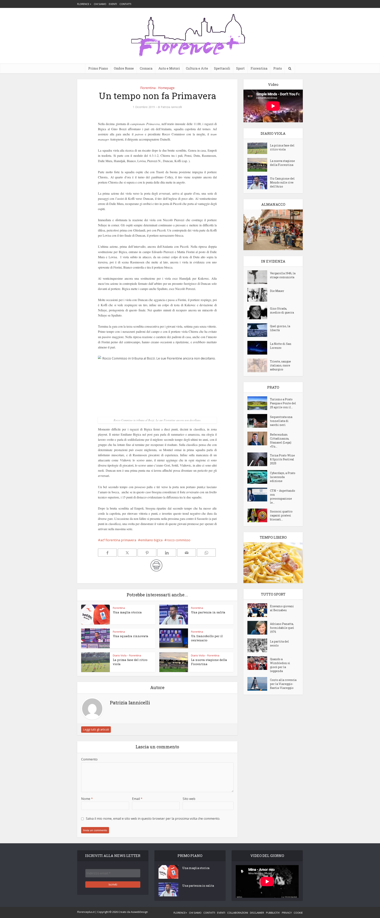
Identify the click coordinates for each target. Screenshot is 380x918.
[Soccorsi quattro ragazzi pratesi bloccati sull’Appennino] (258, 515)
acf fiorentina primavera (118, 540)
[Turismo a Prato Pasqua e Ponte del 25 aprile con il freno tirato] (258, 403)
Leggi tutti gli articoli (96, 729)
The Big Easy (273, 229)
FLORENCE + (84, 4)
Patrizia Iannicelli (171, 107)
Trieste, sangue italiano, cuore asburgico (280, 365)
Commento (89, 759)
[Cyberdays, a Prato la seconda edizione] (258, 477)
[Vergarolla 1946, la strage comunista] (258, 277)
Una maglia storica (127, 612)
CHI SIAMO (100, 4)
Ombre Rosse (124, 68)
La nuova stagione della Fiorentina (282, 163)
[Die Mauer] (258, 295)
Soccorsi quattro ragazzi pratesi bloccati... (281, 515)
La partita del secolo (279, 643)
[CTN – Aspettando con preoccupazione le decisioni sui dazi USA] (258, 494)
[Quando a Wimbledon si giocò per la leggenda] (258, 663)
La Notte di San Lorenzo (280, 346)
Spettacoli (222, 68)
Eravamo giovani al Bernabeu (282, 608)
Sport (240, 68)
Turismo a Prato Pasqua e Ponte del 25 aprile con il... (283, 403)
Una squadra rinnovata (130, 636)
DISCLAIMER (257, 912)
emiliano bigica (151, 540)
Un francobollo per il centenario (207, 638)
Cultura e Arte (197, 68)
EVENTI (113, 4)
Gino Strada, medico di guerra (282, 310)
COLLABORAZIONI (237, 912)
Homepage (166, 88)
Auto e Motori (169, 68)
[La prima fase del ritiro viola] (258, 148)
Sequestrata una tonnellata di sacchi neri (281, 421)
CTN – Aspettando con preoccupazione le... (282, 496)
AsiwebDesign (139, 912)
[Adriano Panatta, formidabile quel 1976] (258, 628)
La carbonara (273, 562)
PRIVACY (287, 912)
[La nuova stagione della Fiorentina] (258, 165)
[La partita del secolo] (258, 645)
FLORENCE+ (180, 912)
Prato (277, 68)
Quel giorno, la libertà (280, 328)
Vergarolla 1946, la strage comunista (282, 275)
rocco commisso (178, 540)
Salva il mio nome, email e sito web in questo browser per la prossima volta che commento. (153, 818)
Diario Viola (119, 655)
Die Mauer (277, 291)
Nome (87, 799)
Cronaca (146, 68)
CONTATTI (125, 4)
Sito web (189, 799)
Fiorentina (259, 68)
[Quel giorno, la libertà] (258, 330)
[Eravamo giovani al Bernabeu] (258, 610)
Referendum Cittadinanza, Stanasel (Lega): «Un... (281, 440)
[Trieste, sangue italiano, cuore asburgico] (258, 365)
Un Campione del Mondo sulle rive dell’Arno (282, 182)
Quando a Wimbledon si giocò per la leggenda (280, 665)
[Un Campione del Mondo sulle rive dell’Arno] (258, 182)
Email (137, 799)
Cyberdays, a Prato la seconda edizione (282, 477)
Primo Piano (98, 68)
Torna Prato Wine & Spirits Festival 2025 (282, 459)
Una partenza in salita (208, 612)
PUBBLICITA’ (273, 912)
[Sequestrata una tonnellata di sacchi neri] (258, 421)
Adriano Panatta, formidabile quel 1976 (282, 628)
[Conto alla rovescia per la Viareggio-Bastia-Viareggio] (258, 684)
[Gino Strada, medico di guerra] (258, 312)
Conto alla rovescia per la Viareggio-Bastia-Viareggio (283, 684)
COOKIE (298, 912)
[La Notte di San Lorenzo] (258, 348)
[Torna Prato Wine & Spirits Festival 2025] (258, 459)
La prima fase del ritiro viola (282, 147)
